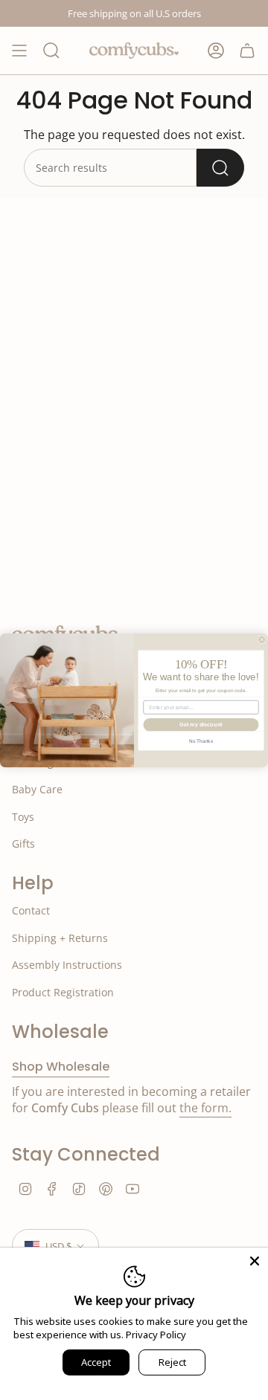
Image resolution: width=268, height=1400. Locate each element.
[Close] (254, 1261)
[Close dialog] (261, 639)
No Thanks (201, 740)
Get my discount (200, 724)
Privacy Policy (156, 1334)
